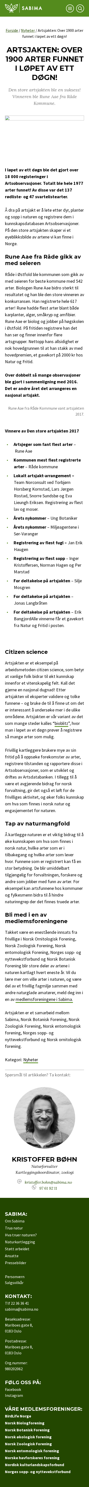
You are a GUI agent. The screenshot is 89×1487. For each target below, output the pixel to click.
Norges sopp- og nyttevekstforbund (37, 1471)
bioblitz (61, 723)
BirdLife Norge (18, 1415)
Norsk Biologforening (24, 1422)
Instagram (14, 1395)
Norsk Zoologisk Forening (28, 1443)
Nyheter (28, 30)
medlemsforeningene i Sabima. (44, 999)
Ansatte (12, 1255)
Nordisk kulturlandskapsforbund (34, 1464)
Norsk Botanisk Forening (27, 1429)
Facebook (13, 1389)
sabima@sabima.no (21, 1309)
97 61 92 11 (48, 1188)
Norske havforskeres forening (32, 1457)
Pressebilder (15, 1262)
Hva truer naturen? (21, 1234)
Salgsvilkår (14, 1282)
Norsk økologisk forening (28, 1436)
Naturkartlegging (20, 1241)
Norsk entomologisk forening (32, 1450)
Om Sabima (14, 1220)
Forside (12, 30)
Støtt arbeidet (17, 1248)
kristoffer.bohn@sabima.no (48, 1182)
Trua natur (14, 1227)
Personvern (14, 1276)
